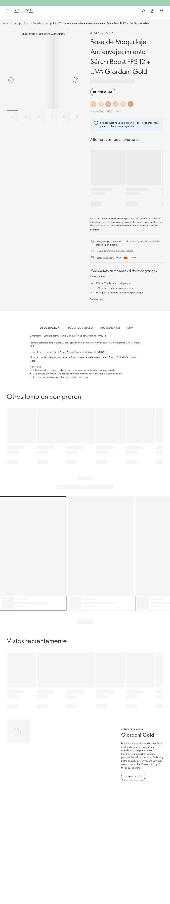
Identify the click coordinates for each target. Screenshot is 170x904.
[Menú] (7, 11)
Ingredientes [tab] (110, 328)
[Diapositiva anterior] (11, 80)
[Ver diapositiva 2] (25, 116)
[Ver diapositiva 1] (12, 116)
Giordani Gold (102, 33)
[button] (93, 104)
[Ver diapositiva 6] (77, 116)
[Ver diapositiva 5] (64, 116)
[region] (43, 72)
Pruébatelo (105, 91)
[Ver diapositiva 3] (38, 116)
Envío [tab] (132, 328)
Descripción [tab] (50, 328)
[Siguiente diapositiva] (75, 80)
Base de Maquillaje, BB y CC (47, 23)
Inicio (5, 23)
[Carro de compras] (161, 10)
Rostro (27, 23)
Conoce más (96, 298)
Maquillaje (15, 23)
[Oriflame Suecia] (23, 11)
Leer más (94, 229)
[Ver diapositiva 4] (51, 116)
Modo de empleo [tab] (80, 328)
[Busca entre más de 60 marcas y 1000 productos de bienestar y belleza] (143, 10)
